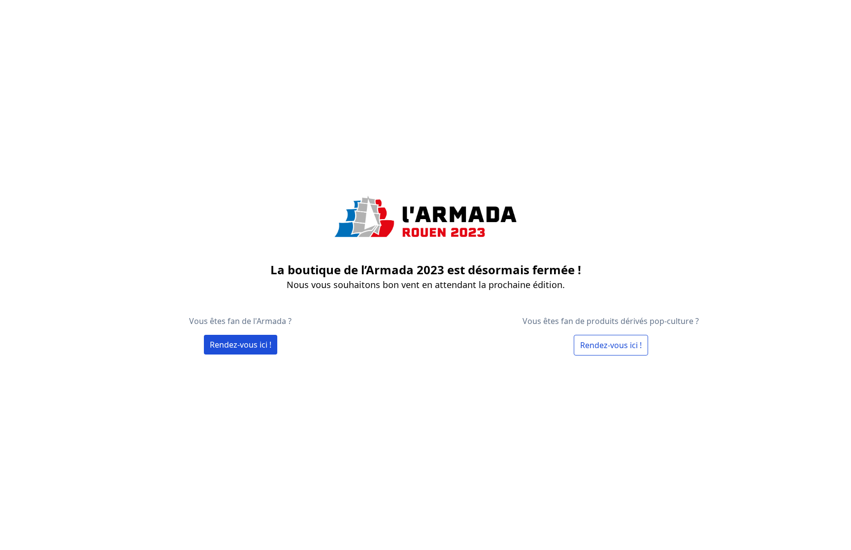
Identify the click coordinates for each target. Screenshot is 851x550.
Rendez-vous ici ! (240, 344)
